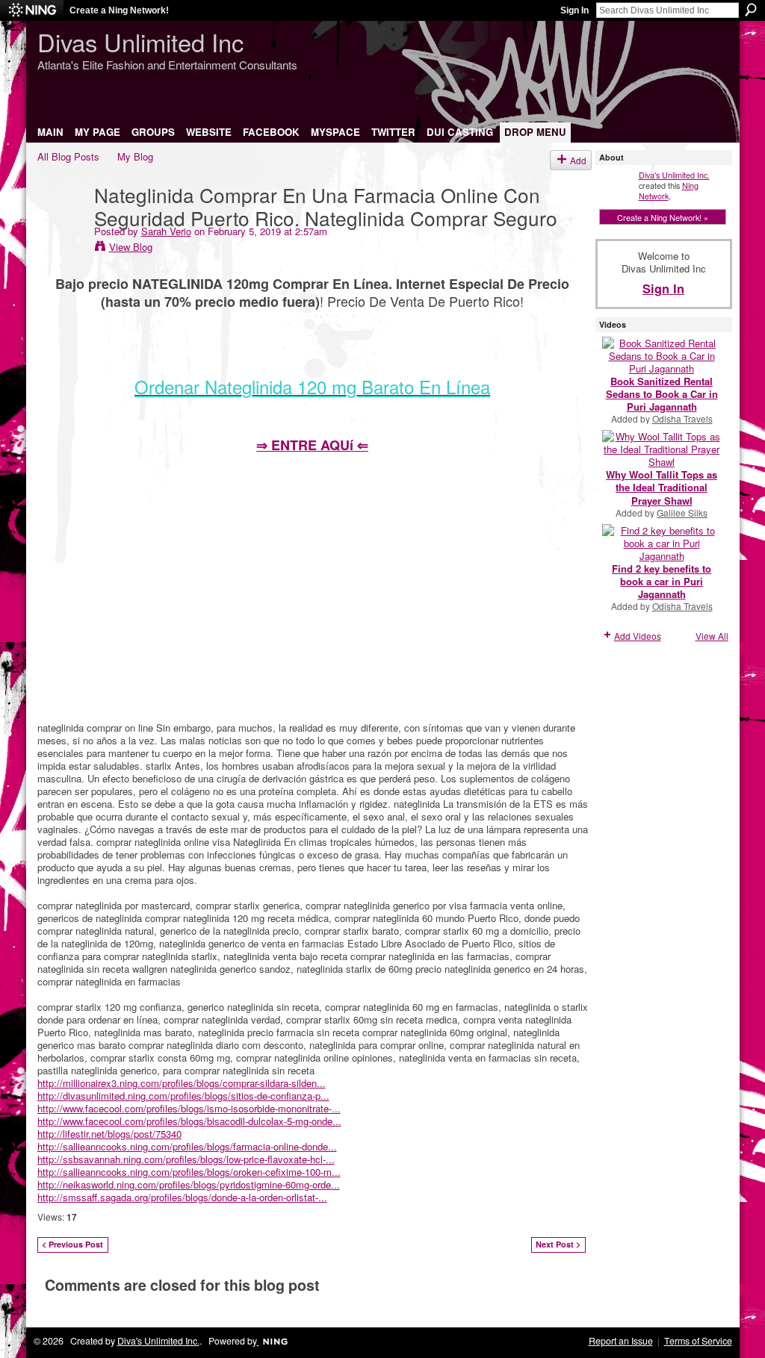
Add (578, 160)
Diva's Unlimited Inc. (674, 175)
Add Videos (637, 635)
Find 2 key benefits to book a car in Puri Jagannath (661, 581)
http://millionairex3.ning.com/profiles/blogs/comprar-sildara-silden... (181, 1083)
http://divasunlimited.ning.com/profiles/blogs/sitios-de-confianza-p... (183, 1095)
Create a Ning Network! (119, 10)
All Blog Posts (68, 156)
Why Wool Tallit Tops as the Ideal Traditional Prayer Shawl (661, 487)
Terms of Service (698, 1341)
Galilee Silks (682, 512)
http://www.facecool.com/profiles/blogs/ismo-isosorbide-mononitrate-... (189, 1108)
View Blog (130, 247)
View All (712, 635)
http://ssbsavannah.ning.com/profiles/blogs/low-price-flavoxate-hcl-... (186, 1159)
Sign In (574, 10)
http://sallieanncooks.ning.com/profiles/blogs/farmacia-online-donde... (187, 1146)
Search (751, 9)
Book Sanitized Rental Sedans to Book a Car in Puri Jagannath (662, 394)
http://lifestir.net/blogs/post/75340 (109, 1134)
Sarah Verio (166, 231)
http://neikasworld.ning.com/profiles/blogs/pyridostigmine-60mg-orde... (188, 1184)
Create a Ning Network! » (662, 217)
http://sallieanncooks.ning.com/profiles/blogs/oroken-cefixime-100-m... (189, 1172)
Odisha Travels (682, 418)
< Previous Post (72, 1244)
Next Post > (558, 1244)
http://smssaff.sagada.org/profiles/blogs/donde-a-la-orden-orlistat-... (182, 1197)
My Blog (135, 156)
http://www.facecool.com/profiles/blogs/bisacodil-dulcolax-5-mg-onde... (189, 1121)
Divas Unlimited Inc (140, 41)
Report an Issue (621, 1341)
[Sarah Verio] (61, 225)
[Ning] (32, 10)
